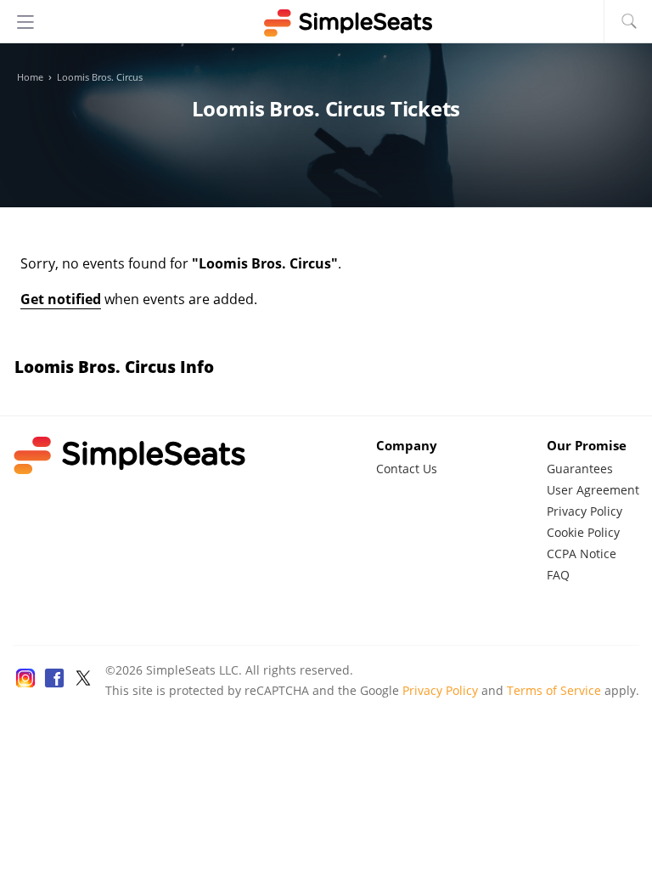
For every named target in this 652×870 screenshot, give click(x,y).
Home (30, 77)
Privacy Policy (584, 511)
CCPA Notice (581, 553)
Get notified (60, 299)
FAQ (558, 575)
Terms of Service (554, 690)
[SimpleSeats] (326, 23)
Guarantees (580, 468)
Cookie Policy (583, 532)
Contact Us (406, 468)
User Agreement (593, 490)
